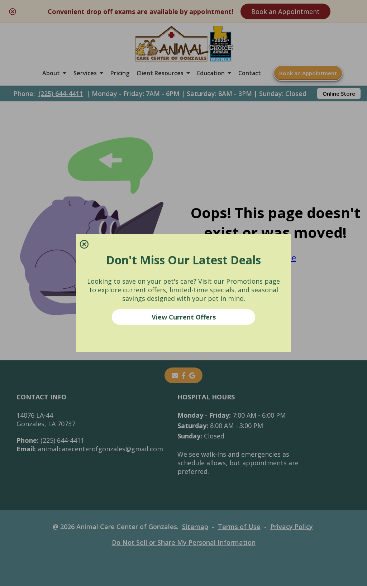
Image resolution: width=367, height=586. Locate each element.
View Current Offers (184, 317)
